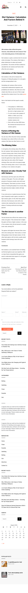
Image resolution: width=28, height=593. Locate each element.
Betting (3, 381)
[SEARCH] (19, 333)
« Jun (2, 543)
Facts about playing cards (15, 572)
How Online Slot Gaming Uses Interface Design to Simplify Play (13, 345)
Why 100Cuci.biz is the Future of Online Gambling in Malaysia (11, 351)
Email (17, 312)
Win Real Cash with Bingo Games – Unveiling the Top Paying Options (13, 369)
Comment (4, 295)
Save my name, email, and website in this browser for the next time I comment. (13, 323)
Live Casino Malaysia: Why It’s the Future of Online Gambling (12, 357)
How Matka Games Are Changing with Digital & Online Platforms (13, 363)
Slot (14, 13)
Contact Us (4, 465)
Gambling (3, 385)
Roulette (3, 393)
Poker (3, 389)
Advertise (4, 462)
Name (3, 312)
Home (3, 441)
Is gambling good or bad (15, 562)
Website (24, 312)
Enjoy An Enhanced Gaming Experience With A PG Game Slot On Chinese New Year (13, 506)
